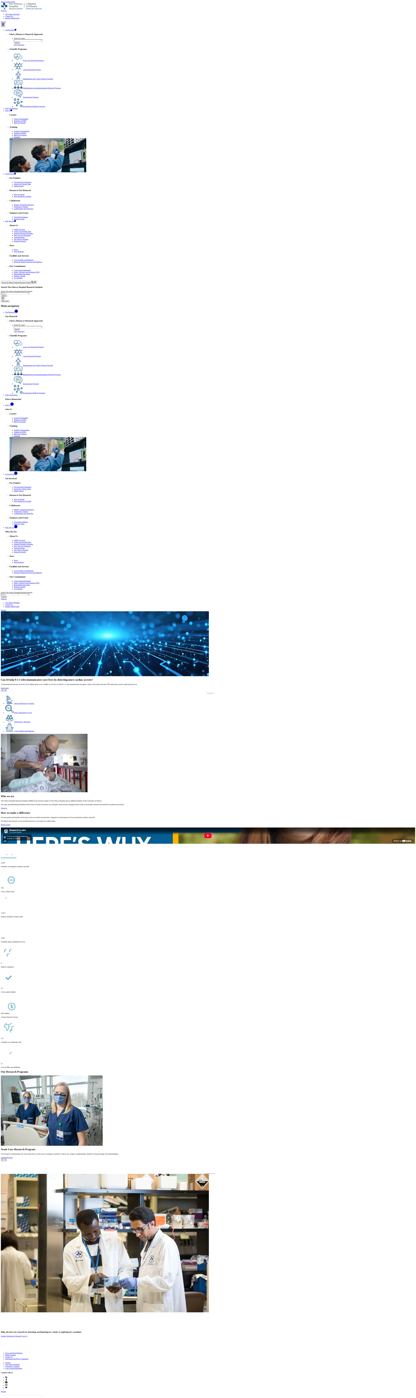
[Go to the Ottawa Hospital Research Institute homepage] (21, 9)
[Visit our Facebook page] (6, 1380)
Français (4, 11)
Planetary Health (19, 276)
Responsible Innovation (22, 274)
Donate (3, 22)
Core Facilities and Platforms (24, 260)
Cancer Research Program (32, 70)
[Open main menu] (3, 25)
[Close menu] (3, 298)
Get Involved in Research (22, 182)
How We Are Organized (22, 235)
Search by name (19, 38)
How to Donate (19, 194)
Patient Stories (19, 186)
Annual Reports (19, 237)
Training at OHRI (20, 133)
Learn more (5, 688)
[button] (10, 30)
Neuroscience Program (31, 97)
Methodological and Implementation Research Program (42, 88)
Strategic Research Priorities (23, 233)
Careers (7, 1362)
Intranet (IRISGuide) (12, 18)
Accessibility (18, 278)
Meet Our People (20, 123)
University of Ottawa (12, 1366)
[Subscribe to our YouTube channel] (6, 1383)
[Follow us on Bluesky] (6, 1388)
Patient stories (5, 825)
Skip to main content (8, 2)
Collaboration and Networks (23, 209)
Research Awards (20, 241)
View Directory (19, 45)
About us (4, 808)
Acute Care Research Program (33, 60)
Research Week (19, 219)
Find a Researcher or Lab (23, 713)
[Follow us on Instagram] (6, 1385)
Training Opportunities (21, 131)
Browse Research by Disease (24, 703)
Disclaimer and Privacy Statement (16, 1359)
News (16, 250)
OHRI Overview (19, 230)
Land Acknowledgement (22, 270)
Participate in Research (22, 722)
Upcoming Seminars (21, 217)
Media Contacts (10, 1355)
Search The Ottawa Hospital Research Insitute (16, 291)
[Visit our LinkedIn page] (6, 1377)
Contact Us (9, 16)
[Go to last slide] (2, 1160)
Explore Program (7, 1158)
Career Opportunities (21, 119)
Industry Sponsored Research (24, 205)
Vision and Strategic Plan (22, 231)
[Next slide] (5, 1160)
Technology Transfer (21, 207)
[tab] (207, 693)
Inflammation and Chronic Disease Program (38, 79)
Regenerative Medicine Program (34, 106)
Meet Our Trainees (20, 135)
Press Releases (19, 251)
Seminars (17, 137)
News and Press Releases (14, 1353)
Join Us (25, 1336)
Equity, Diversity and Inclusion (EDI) (27, 272)
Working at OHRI (20, 121)
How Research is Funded (22, 196)
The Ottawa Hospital (12, 14)
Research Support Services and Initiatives (28, 262)
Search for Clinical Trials (22, 184)
